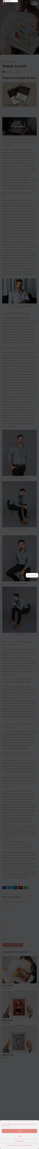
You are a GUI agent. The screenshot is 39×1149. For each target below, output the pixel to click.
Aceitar (19, 1131)
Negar (19, 1136)
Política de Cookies (12, 1145)
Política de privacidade (25, 1145)
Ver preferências (19, 1141)
